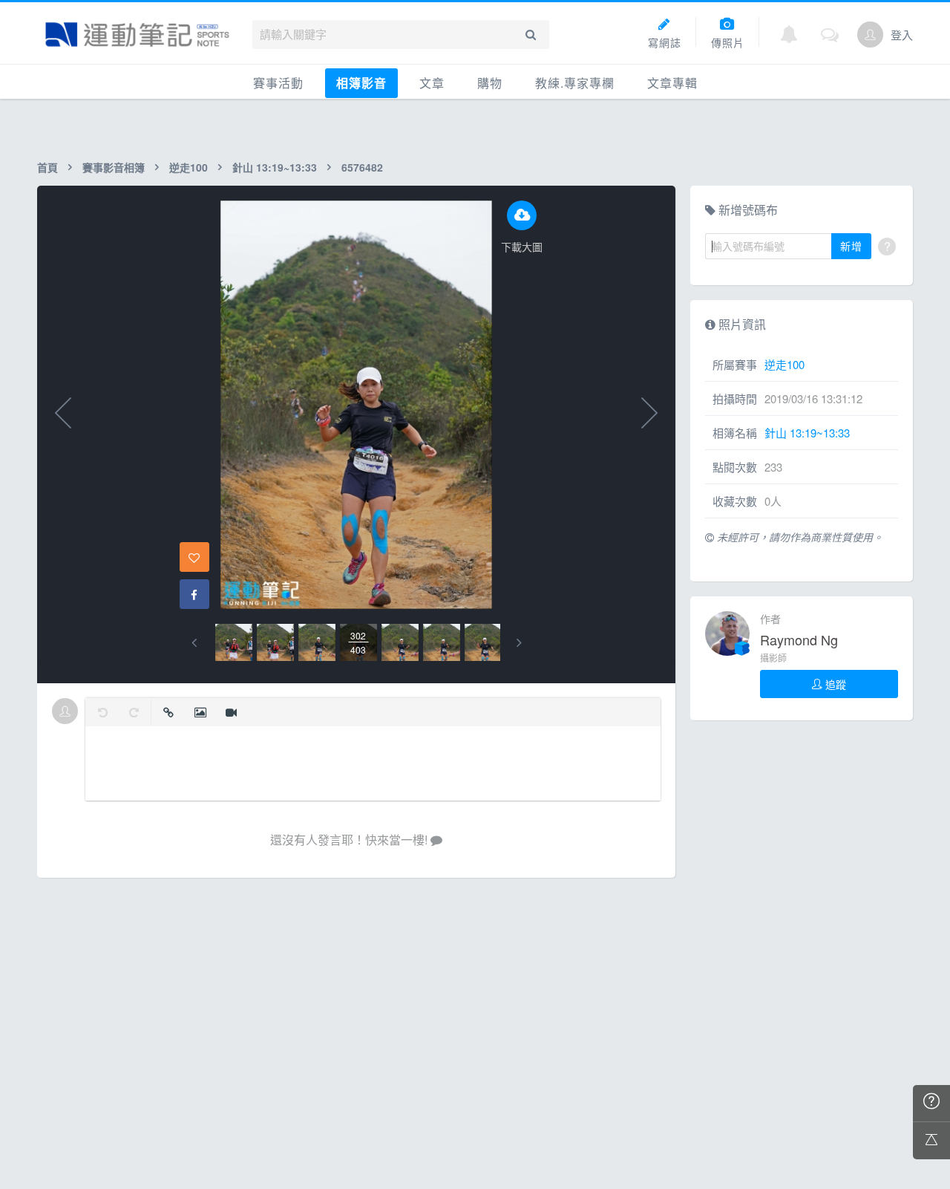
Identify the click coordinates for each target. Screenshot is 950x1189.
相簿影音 (361, 82)
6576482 (362, 167)
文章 (432, 82)
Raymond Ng (799, 639)
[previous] (194, 642)
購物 (489, 82)
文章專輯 (672, 82)
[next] (519, 642)
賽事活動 (278, 82)
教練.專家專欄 (575, 82)
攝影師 (773, 657)
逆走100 (188, 167)
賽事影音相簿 (113, 167)
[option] (234, 642)
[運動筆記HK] (137, 34)
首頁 (47, 167)
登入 (902, 34)
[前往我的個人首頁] (870, 35)
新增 (851, 245)
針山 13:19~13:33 (274, 167)
